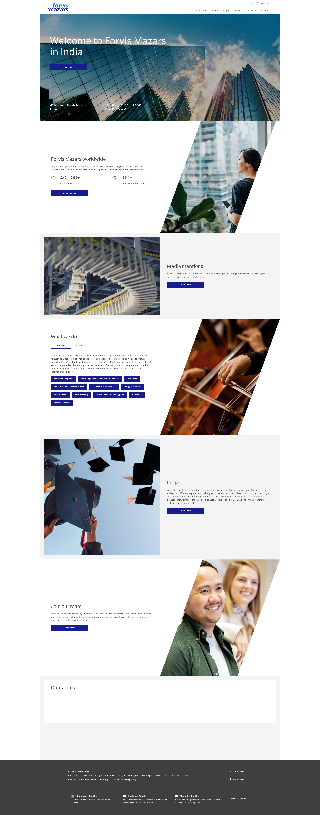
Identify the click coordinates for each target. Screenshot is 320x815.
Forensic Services (101, 413)
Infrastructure (60, 394)
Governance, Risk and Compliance (69, 413)
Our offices (233, 754)
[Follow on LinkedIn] (157, 733)
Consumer (137, 394)
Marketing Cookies (189, 796)
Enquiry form (234, 751)
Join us (238, 10)
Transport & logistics (63, 378)
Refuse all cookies (238, 778)
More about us (69, 193)
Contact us (266, 10)
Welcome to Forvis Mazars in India (108, 45)
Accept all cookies (238, 770)
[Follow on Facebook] (174, 733)
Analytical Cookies (137, 796)
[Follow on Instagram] (169, 733)
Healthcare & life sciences (104, 386)
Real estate (132, 378)
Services (214, 10)
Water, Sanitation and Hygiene (110, 394)
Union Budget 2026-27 (149, 760)
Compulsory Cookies (86, 796)
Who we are (251, 10)
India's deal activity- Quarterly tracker (155, 754)
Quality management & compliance (198, 759)
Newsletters (145, 751)
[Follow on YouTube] (180, 733)
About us (188, 756)
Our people (233, 757)
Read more (69, 66)
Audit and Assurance (104, 754)
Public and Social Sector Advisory (69, 386)
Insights (227, 10)
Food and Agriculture (59, 757)
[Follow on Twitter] (163, 733)
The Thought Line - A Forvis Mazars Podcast (157, 757)
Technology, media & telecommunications (100, 378)
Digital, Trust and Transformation (108, 757)
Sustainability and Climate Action (109, 760)
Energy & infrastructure (60, 754)
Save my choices (238, 798)
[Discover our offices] (188, 705)
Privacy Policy (130, 779)
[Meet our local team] (132, 705)
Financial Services (62, 402)
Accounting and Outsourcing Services (110, 751)
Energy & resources (132, 386)
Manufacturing (81, 394)
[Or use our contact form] (243, 705)
